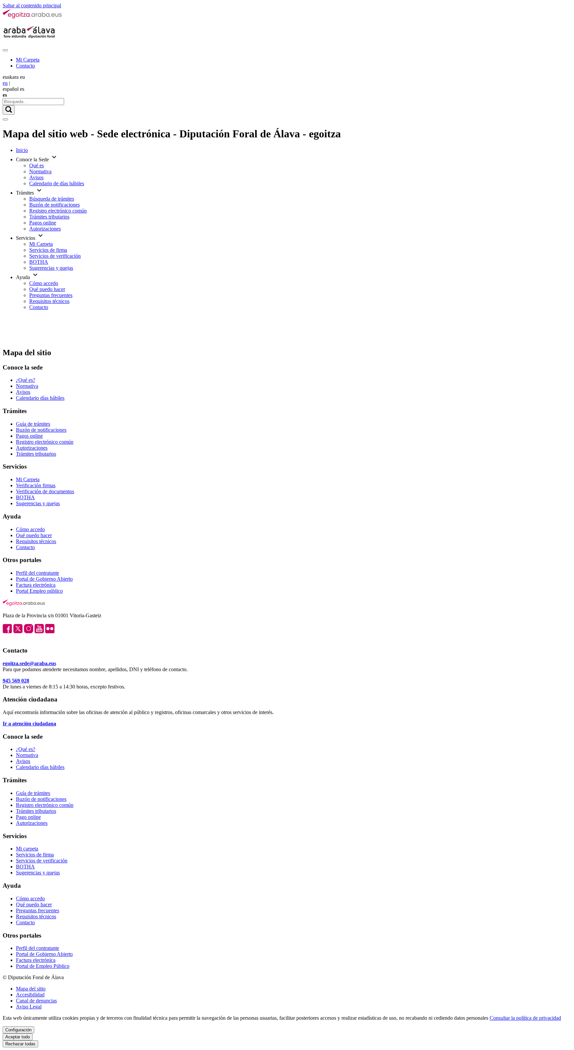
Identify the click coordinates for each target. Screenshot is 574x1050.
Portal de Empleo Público (42, 966)
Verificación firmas (35, 485)
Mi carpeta (27, 848)
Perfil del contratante (37, 573)
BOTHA (38, 262)
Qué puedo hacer (47, 289)
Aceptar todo (17, 1036)
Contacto (25, 66)
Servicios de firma (48, 250)
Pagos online (42, 222)
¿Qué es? (25, 380)
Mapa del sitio (31, 988)
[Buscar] (9, 110)
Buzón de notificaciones (54, 205)
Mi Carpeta (28, 60)
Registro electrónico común (58, 211)
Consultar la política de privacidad (525, 1018)
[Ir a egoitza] (32, 17)
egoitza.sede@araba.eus (29, 663)
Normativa (40, 171)
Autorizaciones (45, 228)
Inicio (22, 150)
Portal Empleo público (39, 591)
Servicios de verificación (55, 256)
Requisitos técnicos (49, 301)
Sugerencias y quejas (51, 268)
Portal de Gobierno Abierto (44, 579)
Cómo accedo (43, 283)
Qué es (36, 165)
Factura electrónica (35, 585)
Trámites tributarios (49, 217)
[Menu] (5, 50)
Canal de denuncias (36, 1000)
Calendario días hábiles (40, 398)
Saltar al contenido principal (32, 5)
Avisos (36, 177)
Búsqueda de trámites (51, 199)
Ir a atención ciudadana (29, 723)
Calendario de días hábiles (56, 183)
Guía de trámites (33, 424)
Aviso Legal (29, 1006)
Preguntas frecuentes (50, 295)
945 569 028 (16, 680)
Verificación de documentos (45, 491)
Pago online (28, 817)
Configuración (18, 1029)
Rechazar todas (20, 1043)
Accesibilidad (30, 994)
